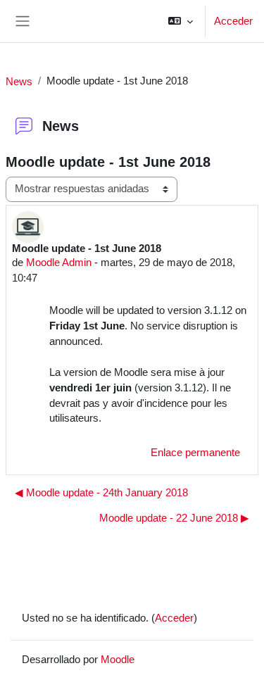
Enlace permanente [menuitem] (195, 452)
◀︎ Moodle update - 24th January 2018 (101, 492)
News (19, 81)
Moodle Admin (59, 262)
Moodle (117, 659)
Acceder (233, 21)
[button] (180, 21)
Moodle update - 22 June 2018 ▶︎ (174, 518)
